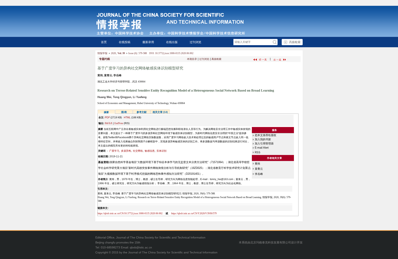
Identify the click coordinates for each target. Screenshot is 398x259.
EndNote (118, 123)
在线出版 (172, 42)
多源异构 (126, 150)
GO (274, 42)
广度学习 (114, 150)
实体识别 (161, 150)
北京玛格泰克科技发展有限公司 (270, 242)
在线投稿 (124, 42)
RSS (257, 152)
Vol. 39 (121, 53)
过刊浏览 (195, 42)
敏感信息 (150, 150)
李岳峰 (259, 173)
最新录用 (148, 42)
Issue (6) (132, 53)
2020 (113, 53)
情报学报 (102, 53)
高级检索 (295, 42)
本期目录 (192, 59)
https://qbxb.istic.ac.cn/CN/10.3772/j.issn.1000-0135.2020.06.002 (130, 213)
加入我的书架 (263, 139)
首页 (104, 42)
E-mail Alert (262, 147)
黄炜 (257, 163)
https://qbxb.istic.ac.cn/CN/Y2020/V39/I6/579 (194, 213)
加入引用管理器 (264, 143)
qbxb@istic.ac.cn (141, 247)
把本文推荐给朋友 (265, 135)
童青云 (259, 168)
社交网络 (138, 150)
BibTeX (109, 123)
